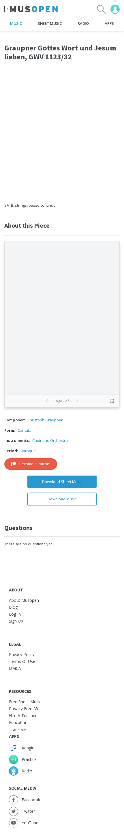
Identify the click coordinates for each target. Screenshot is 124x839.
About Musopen (24, 600)
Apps (109, 23)
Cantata (24, 430)
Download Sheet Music (62, 481)
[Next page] (77, 401)
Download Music (62, 498)
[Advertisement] (62, 135)
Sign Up (16, 621)
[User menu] (115, 9)
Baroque (28, 450)
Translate (18, 729)
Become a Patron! (34, 463)
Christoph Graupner (45, 420)
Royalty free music (26, 708)
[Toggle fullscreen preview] (112, 401)
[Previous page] (47, 401)
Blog (13, 607)
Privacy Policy (21, 654)
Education (18, 722)
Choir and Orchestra (50, 440)
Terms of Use (22, 661)
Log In (15, 614)
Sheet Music (49, 23)
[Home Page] (31, 9)
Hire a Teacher (23, 715)
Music (16, 23)
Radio (83, 23)
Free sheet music (25, 701)
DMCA (15, 668)
